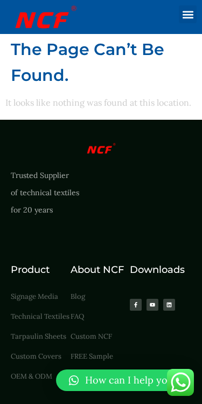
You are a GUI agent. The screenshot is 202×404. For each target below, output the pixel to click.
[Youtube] (152, 305)
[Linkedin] (169, 305)
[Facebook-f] (136, 305)
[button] (188, 14)
